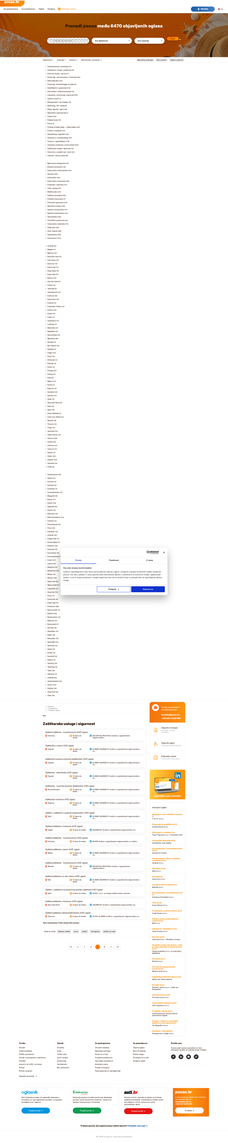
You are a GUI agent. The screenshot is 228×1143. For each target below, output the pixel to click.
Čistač (49, 503)
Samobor (51, 392)
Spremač (51, 645)
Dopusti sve (148, 589)
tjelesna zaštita (64, 931)
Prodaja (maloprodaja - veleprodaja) (61, 127)
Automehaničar (53, 492)
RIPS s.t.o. (165, 921)
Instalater (51, 531)
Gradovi (72, 60)
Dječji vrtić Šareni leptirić (166, 978)
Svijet (59, 1051)
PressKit (22, 1061)
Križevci (50, 310)
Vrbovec (50, 445)
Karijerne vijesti (139, 1061)
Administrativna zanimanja (57, 66)
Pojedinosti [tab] (114, 560)
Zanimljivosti (62, 1064)
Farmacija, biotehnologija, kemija (60, 84)
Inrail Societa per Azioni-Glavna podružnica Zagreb (164, 1013)
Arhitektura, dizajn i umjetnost (59, 70)
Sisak (49, 399)
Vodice (50, 442)
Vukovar (50, 449)
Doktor (50, 510)
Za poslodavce (28, 9)
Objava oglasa (139, 1048)
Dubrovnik (51, 267)
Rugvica (50, 388)
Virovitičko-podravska (56, 220)
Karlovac (51, 296)
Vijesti (41, 9)
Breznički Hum (53, 256)
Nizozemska (52, 335)
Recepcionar (52, 617)
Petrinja (50, 363)
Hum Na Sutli (52, 281)
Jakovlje (50, 289)
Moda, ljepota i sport (55, 109)
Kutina (49, 314)
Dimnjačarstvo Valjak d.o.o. (163, 1032)
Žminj (49, 467)
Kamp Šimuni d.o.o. (160, 904)
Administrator (52, 474)
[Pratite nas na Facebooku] (175, 1057)
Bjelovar (50, 253)
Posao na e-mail (101, 1054)
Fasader (50, 521)
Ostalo (49, 116)
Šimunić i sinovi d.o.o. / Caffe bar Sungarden (165, 987)
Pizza (49, 596)
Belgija (50, 249)
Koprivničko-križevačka (56, 181)
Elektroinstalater (53, 517)
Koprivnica (51, 299)
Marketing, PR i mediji (56, 106)
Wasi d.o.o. (159, 869)
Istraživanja (61, 1061)
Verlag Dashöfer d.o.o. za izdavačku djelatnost (167, 949)
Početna (51, 706)
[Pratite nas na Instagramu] (190, 1057)
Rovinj (49, 385)
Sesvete (50, 395)
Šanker (50, 660)
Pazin (49, 356)
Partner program (25, 1071)
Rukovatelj (51, 624)
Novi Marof (51, 346)
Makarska (51, 328)
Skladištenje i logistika (56, 134)
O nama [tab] (149, 560)
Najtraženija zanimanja (90, 60)
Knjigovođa (51, 539)
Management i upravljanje (57, 102)
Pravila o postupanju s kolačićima (32, 1058)
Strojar (50, 653)
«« (71, 947)
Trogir (49, 428)
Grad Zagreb (52, 231)
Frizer (49, 528)
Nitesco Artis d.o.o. (163, 969)
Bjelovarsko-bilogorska (56, 163)
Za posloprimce (11, 9)
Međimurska (52, 192)
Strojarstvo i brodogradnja (57, 138)
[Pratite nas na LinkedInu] (182, 1057)
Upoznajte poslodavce (104, 1061)
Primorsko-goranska (55, 202)
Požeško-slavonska (55, 199)
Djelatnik (50, 507)
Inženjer (50, 535)
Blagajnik (51, 496)
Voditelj (50, 678)
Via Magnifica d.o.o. (165, 1023)
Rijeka (49, 381)
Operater (51, 592)
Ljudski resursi (53, 99)
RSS (44, 716)
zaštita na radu (109, 931)
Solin (49, 406)
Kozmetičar (51, 553)
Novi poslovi (162, 60)
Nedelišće (51, 331)
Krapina (50, 303)
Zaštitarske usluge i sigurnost (59, 148)
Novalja (50, 342)
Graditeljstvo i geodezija (57, 88)
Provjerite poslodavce (103, 1058)
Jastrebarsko (52, 292)
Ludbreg (50, 324)
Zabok (49, 452)
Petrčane (51, 360)
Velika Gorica (52, 435)
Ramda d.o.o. (158, 960)
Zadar (49, 456)
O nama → (189, 1110)
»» (118, 947)
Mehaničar (51, 571)
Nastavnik (51, 581)
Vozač (49, 685)
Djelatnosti (47, 60)
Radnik (50, 613)
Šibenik (50, 420)
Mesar (49, 574)
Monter (50, 578)
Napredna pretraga (145, 60)
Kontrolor (51, 549)
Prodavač (51, 606)
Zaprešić (50, 463)
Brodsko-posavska (54, 167)
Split (49, 410)
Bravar (50, 499)
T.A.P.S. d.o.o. (167, 816)
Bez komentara (63, 1068)
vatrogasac (95, 931)
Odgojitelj (51, 588)
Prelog (49, 374)
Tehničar (50, 663)
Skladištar (51, 631)
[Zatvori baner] (164, 552)
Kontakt (22, 1048)
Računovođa (52, 610)
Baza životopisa (139, 1051)
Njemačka (51, 338)
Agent (49, 478)
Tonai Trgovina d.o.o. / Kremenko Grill (167, 833)
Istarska (50, 174)
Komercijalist (52, 542)
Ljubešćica (51, 321)
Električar (51, 514)
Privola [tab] (78, 560)
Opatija (50, 349)
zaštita (84, 931)
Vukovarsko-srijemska (56, 224)
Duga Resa (51, 271)
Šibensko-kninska (54, 206)
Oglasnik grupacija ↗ (28, 1076)
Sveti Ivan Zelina (54, 417)
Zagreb (50, 460)
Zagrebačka (52, 235)
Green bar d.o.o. (158, 878)
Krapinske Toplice (54, 306)
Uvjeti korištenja (25, 1051)
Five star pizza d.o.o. (161, 996)
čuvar (76, 931)
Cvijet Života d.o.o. (167, 912)
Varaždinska (52, 217)
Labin (49, 317)
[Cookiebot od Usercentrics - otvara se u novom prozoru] (148, 552)
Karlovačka (51, 178)
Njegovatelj (51, 585)
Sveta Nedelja (53, 413)
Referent (50, 621)
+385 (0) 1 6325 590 (171, 718)
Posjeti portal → (36, 1110)
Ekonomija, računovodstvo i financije (61, 77)
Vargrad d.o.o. (166, 860)
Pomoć (21, 1068)
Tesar (49, 670)
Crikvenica (51, 260)
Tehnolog (51, 667)
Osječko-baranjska (54, 195)
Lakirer (50, 564)
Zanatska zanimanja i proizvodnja (60, 145)
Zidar (49, 695)
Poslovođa (51, 603)
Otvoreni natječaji (102, 1048)
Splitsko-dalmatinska (55, 213)
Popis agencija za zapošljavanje (108, 1071)
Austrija (50, 246)
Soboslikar (51, 638)
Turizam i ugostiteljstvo (56, 141)
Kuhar (49, 560)
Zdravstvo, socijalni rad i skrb (59, 152)
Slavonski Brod (53, 403)
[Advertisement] (60, 968)
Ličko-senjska (52, 188)
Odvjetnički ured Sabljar (163, 841)
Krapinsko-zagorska (55, 185)
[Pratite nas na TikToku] (197, 1057)
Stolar (49, 649)
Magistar (51, 567)
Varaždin (51, 431)
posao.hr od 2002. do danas (30, 1064)
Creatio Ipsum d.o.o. (164, 825)
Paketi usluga (138, 1054)
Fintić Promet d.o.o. (164, 930)
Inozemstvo (52, 238)
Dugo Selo (51, 274)
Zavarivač (51, 692)
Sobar (49, 635)
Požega (50, 371)
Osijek (49, 353)
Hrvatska (60, 1048)
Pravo (49, 123)
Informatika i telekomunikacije (59, 91)
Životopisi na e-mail (141, 1058)
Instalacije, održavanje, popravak (60, 95)
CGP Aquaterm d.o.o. (164, 1004)
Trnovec (50, 424)
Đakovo (50, 278)
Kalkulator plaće (68, 9)
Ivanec (50, 285)
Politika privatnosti (26, 1054)
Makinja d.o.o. (164, 886)
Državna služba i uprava (57, 74)
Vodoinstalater (53, 681)
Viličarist (50, 674)
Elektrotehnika (53, 81)
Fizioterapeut (52, 524)
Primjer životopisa (102, 1068)
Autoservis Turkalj (167, 850)
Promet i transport (54, 131)
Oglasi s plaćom (176, 60)
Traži (173, 39)
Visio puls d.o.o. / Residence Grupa (166, 938)
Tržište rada (62, 1054)
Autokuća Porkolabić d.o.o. (167, 895)
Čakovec (50, 264)
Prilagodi (112, 589)
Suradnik (51, 656)
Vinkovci (50, 438)
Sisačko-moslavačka (55, 210)
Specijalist (51, 642)
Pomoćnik (51, 599)
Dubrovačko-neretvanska (57, 170)
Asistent (50, 485)
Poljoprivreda (52, 120)
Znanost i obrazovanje (56, 156)
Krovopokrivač (53, 556)
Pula (49, 378)
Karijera (51, 9)
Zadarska (51, 227)
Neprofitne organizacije (56, 113)
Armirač (50, 482)
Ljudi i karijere (62, 1058)
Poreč (49, 367)
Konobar (50, 546)
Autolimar (51, 489)
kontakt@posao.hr (170, 714)
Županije (60, 60)
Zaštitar (50, 688)
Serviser (50, 628)
